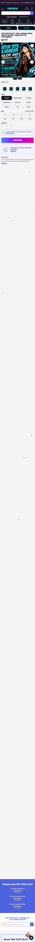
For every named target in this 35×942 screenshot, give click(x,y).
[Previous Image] (3, 62)
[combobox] (15, 13)
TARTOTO (17, 140)
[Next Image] (32, 62)
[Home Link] (11, 8)
